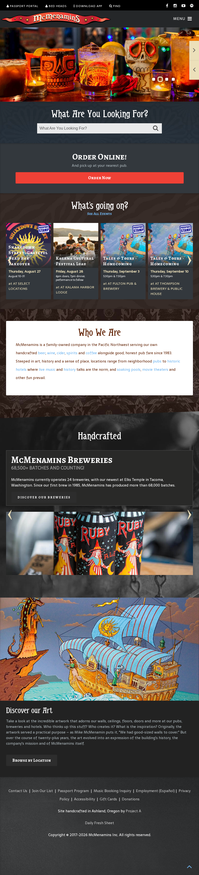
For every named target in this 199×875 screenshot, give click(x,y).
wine (51, 353)
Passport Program (73, 791)
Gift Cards (108, 799)
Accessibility (84, 799)
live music (47, 369)
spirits (71, 353)
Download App (88, 6)
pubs (157, 361)
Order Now (99, 178)
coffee (91, 353)
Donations (131, 799)
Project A (133, 811)
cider (61, 353)
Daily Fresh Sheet (99, 823)
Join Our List (42, 791)
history (69, 369)
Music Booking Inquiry (112, 791)
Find (116, 6)
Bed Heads (57, 6)
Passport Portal (23, 6)
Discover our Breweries (43, 497)
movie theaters (155, 369)
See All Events (99, 213)
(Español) (167, 791)
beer (41, 353)
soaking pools (129, 369)
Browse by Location (31, 760)
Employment (147, 791)
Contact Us (17, 791)
